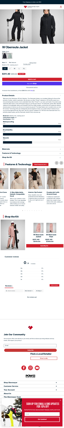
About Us (7, 393)
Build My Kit (44, 246)
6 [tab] (34, 210)
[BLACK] (4, 56)
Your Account (9, 390)
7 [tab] (36, 210)
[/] (31, 7)
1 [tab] (22, 210)
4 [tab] (29, 210)
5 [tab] (32, 210)
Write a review (54, 285)
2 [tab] (25, 210)
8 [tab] (39, 210)
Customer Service (11, 386)
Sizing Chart (33, 62)
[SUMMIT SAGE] (10, 56)
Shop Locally (44, 358)
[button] (32, 96)
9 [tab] (41, 210)
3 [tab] (27, 210)
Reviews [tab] (9, 286)
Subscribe (30, 350)
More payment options (32, 87)
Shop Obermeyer (10, 382)
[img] (32, 126)
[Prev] (57, 163)
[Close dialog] (60, 400)
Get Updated (42, 419)
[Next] (61, 163)
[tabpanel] (32, 302)
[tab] (22, 210)
